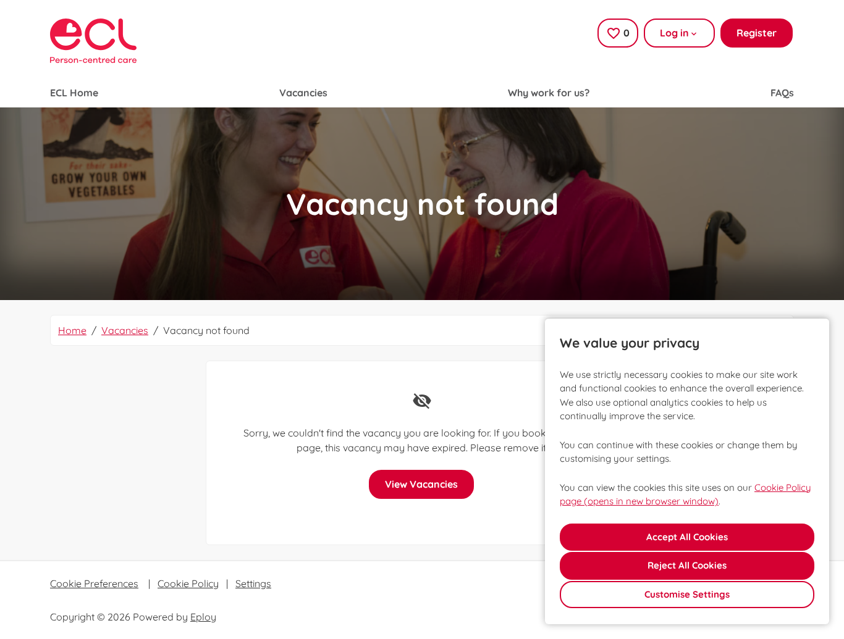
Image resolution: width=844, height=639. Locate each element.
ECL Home (74, 92)
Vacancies (303, 92)
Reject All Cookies (687, 565)
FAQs (782, 92)
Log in (674, 33)
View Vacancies (421, 484)
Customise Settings (687, 594)
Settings (253, 583)
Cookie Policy (188, 583)
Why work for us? (548, 92)
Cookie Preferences (94, 583)
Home (72, 330)
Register (756, 33)
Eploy (203, 617)
